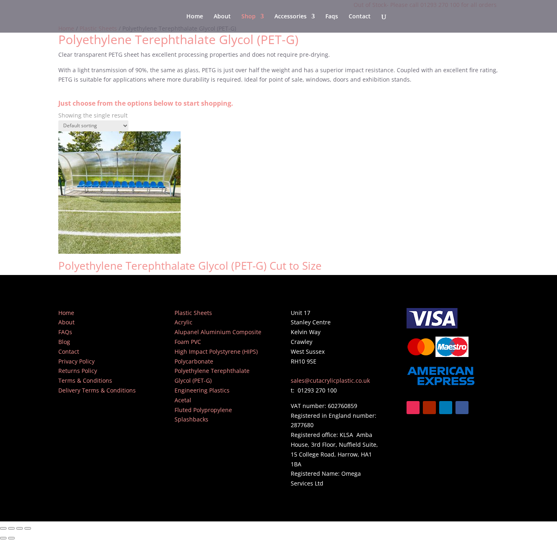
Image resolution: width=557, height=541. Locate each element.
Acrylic (183, 322)
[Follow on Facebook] (462, 407)
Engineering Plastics (202, 390)
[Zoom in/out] (3, 528)
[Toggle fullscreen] (11, 528)
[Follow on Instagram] (413, 407)
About (222, 16)
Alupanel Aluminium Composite (218, 332)
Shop (248, 16)
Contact (360, 16)
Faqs (331, 16)
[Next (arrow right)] (11, 538)
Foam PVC (188, 342)
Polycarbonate (194, 361)
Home (194, 16)
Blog (64, 342)
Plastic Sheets (193, 313)
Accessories (290, 16)
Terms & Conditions (85, 380)
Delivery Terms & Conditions (97, 390)
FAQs (65, 332)
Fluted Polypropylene (203, 410)
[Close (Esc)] (27, 528)
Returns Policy (77, 371)
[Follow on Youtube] (429, 407)
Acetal (183, 400)
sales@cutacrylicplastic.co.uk (330, 380)
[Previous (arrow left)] (3, 538)
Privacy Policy (76, 361)
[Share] (19, 528)
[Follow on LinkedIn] (445, 407)
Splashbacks (191, 419)
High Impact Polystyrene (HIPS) (216, 351)
